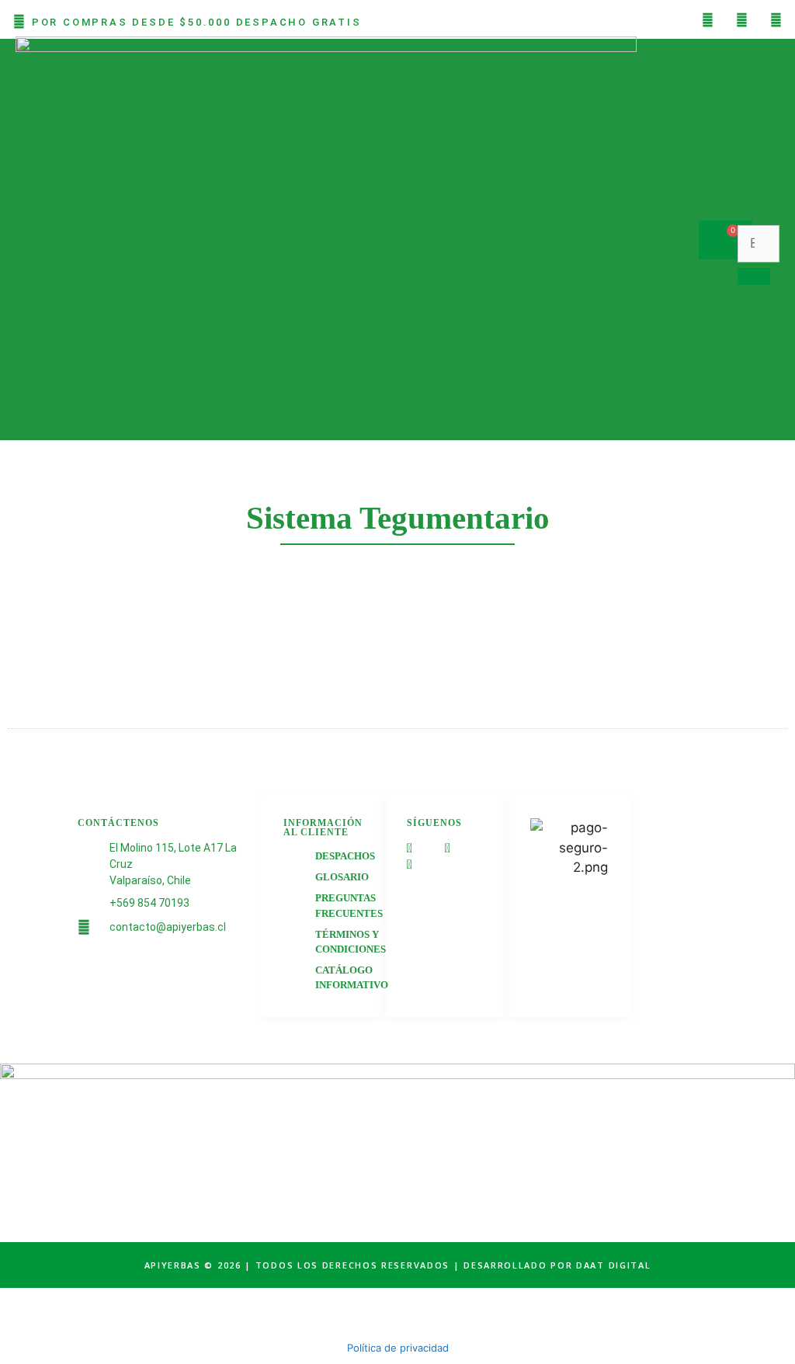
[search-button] (754, 276)
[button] (165, 239)
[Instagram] (741, 19)
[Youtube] (775, 19)
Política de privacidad (398, 1347)
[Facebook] (707, 19)
